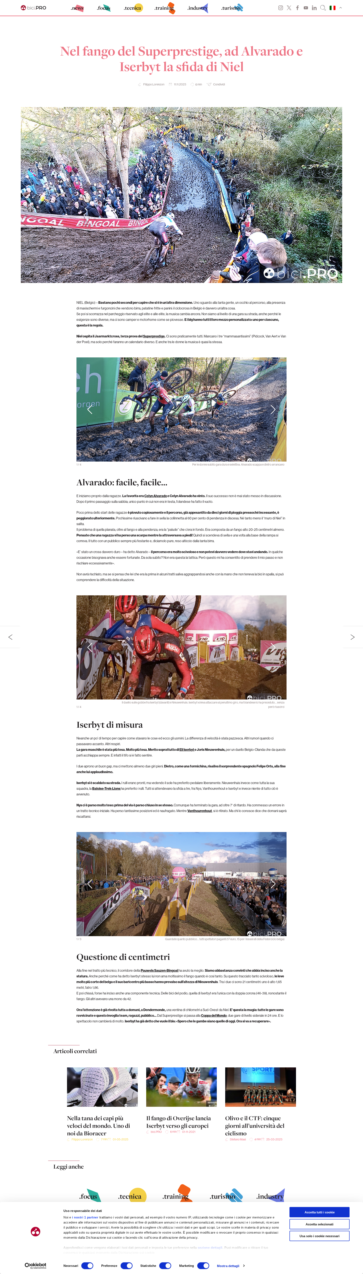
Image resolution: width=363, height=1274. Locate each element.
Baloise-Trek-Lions (106, 788)
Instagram (280, 7)
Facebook (297, 7)
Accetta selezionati (319, 1224)
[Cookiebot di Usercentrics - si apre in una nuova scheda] (35, 1266)
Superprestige (154, 336)
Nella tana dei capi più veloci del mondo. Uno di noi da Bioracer (98, 1125)
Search (323, 8)
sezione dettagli (210, 1247)
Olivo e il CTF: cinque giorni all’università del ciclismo (254, 1125)
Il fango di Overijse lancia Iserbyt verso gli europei (178, 1121)
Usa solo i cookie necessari (319, 1236)
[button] (273, 409)
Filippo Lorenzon (153, 84)
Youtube (306, 7)
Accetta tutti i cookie (320, 1212)
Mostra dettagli (228, 1265)
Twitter (289, 7)
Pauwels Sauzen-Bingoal (160, 970)
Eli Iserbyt (187, 749)
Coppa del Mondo (214, 1015)
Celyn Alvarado (155, 496)
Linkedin (314, 7)
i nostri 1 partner (85, 1217)
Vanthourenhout (199, 811)
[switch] (127, 1265)
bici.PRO (156, 1132)
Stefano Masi (238, 1139)
